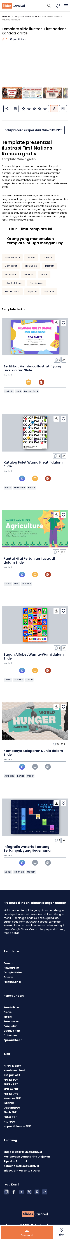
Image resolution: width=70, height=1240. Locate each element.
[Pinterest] (36, 1191)
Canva (37, 16)
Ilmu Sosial (31, 266)
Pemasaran (12, 1021)
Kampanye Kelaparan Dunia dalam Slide (33, 752)
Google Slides (13, 972)
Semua (8, 963)
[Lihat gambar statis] (63, 108)
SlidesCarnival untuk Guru (22, 1170)
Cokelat (47, 257)
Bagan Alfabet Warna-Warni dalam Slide (34, 656)
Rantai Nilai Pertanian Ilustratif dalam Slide (29, 560)
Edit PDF (9, 1103)
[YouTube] (21, 1191)
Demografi (11, 266)
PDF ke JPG (11, 1093)
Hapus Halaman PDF (17, 1126)
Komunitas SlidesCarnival (21, 1166)
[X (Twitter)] (29, 1191)
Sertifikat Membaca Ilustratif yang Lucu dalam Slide (32, 368)
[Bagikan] (6, 108)
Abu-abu (9, 775)
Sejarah (32, 291)
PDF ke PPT (11, 1084)
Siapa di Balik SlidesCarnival (23, 1152)
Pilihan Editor (13, 982)
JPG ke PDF (11, 1089)
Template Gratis (22, 16)
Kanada (28, 274)
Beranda (6, 16)
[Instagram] (6, 1191)
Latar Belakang (13, 283)
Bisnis (7, 1012)
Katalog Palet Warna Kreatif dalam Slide (33, 464)
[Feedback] (15, 108)
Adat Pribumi (12, 257)
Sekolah (49, 291)
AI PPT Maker (12, 1065)
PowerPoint (11, 968)
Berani (7, 487)
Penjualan (10, 1026)
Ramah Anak (12, 291)
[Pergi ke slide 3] (52, 93)
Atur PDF (9, 1121)
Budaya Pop (12, 1031)
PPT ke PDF (11, 1079)
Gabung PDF (12, 1107)
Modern (31, 871)
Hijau (16, 583)
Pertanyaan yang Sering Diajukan (27, 1156)
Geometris (19, 487)
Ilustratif (49, 266)
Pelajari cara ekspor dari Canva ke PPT (33, 130)
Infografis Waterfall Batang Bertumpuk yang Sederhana (27, 848)
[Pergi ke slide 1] (12, 93)
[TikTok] (44, 1191)
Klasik (44, 274)
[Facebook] (13, 1191)
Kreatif (31, 487)
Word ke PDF (12, 1098)
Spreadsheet (13, 1040)
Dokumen (10, 1035)
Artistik (31, 257)
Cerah (7, 679)
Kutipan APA (12, 1075)
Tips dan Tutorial (15, 1161)
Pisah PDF (10, 1112)
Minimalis (19, 871)
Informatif (10, 274)
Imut (18, 391)
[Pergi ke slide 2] (32, 93)
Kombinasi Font (14, 1070)
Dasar (7, 583)
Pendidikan (36, 283)
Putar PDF (10, 1117)
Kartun (29, 679)
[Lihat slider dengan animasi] (54, 108)
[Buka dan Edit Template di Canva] (22, 478)
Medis (8, 1017)
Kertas (20, 775)
